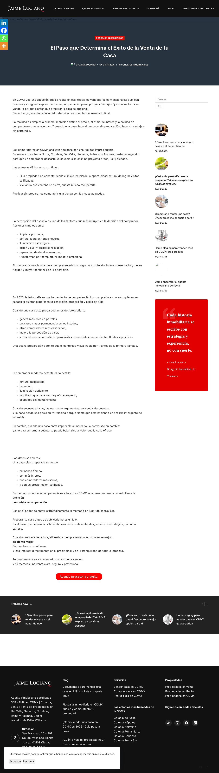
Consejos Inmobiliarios (109, 38)
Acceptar (15, 761)
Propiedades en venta (179, 686)
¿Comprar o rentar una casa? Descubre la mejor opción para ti (141, 619)
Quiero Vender (64, 8)
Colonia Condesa (125, 736)
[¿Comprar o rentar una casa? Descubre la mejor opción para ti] (161, 201)
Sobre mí (153, 8)
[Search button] (159, 106)
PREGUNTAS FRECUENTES (198, 8)
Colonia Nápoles (124, 722)
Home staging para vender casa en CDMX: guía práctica (190, 619)
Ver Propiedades (124, 8)
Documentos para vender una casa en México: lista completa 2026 (82, 691)
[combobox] (181, 99)
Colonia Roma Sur (125, 740)
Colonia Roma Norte (127, 731)
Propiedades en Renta (179, 691)
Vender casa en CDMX (128, 686)
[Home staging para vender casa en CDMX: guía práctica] (161, 235)
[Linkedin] (4, 23)
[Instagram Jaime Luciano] (177, 723)
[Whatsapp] (4, 38)
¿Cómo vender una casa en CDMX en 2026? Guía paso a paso (81, 726)
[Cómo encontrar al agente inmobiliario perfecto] (161, 269)
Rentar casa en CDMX (128, 695)
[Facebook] (4, 30)
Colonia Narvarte (125, 727)
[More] (4, 46)
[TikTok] (206, 767)
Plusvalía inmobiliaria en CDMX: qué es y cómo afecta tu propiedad (82, 709)
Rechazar (29, 761)
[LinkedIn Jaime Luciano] (195, 723)
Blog (171, 8)
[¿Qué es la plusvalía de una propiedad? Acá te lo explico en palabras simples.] (161, 163)
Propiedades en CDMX (180, 695)
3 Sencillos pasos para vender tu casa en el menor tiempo (39, 619)
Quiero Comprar (93, 8)
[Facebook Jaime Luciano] (186, 723)
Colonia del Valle (125, 717)
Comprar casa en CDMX (129, 691)
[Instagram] (200, 767)
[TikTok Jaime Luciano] (168, 723)
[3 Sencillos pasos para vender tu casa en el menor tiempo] (161, 130)
